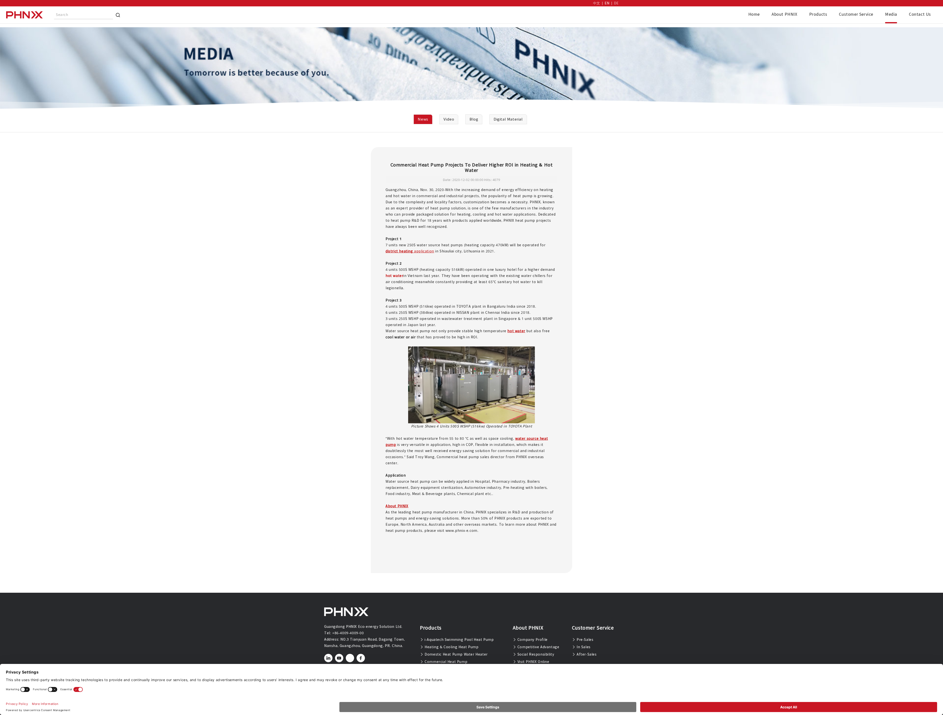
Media (891, 14)
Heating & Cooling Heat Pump (451, 647)
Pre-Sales (584, 639)
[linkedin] (328, 658)
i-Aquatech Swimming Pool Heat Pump (459, 639)
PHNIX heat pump (519, 220)
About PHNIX (784, 14)
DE (616, 3)
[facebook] (361, 658)
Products (818, 14)
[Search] (118, 15)
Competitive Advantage (537, 647)
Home (754, 14)
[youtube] (339, 658)
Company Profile (532, 639)
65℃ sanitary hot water (509, 282)
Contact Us (920, 14)
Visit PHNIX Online (532, 661)
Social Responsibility (535, 654)
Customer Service (856, 14)
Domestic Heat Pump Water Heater (456, 654)
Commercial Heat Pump (445, 661)
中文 (596, 3)
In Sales (582, 647)
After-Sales (585, 654)
